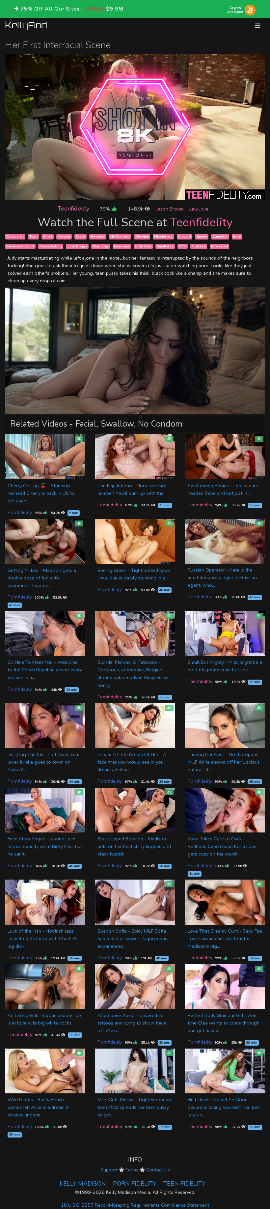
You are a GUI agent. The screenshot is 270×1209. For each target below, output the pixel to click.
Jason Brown (170, 209)
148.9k (136, 209)
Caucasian (15, 236)
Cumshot (220, 236)
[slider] (120, 194)
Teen (33, 236)
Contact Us (158, 1170)
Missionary (163, 236)
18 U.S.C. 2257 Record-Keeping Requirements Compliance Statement (135, 1205)
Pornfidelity (20, 512)
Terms (131, 1170)
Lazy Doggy (77, 246)
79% (106, 209)
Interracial (219, 246)
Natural (64, 236)
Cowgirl (184, 236)
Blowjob (142, 236)
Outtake (198, 246)
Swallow (98, 236)
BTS (182, 246)
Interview (122, 246)
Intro (237, 236)
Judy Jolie (198, 209)
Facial (80, 236)
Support (109, 1170)
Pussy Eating (51, 246)
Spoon (202, 236)
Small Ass (165, 246)
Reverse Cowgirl (20, 246)
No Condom (120, 236)
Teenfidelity (73, 208)
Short (47, 236)
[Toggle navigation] (258, 26)
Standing (100, 246)
